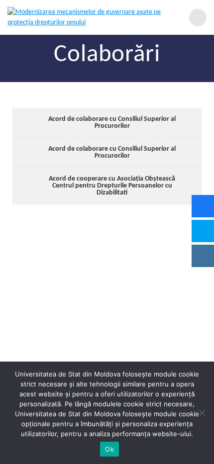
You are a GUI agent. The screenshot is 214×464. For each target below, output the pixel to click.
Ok (109, 449)
